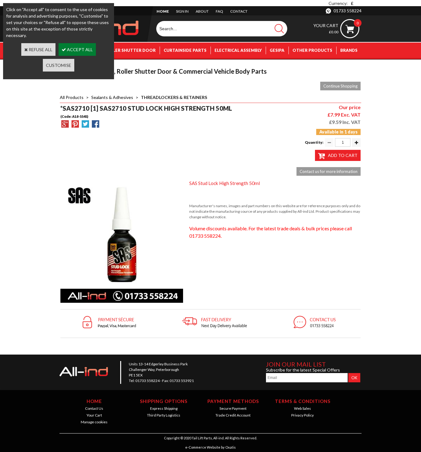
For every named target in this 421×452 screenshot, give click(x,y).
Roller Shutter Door (130, 50)
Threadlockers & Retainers (174, 97)
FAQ (219, 11)
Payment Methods (233, 401)
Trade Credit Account (233, 415)
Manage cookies (94, 422)
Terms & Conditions (302, 401)
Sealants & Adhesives (112, 97)
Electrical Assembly (238, 50)
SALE (352, 65)
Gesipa (277, 50)
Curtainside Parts (185, 50)
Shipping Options (163, 401)
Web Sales (302, 408)
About (202, 11)
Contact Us (94, 408)
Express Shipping (164, 408)
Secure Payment (233, 408)
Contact (238, 11)
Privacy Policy (302, 415)
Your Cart (94, 415)
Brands (349, 50)
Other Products (312, 50)
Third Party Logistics (163, 415)
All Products (72, 97)
